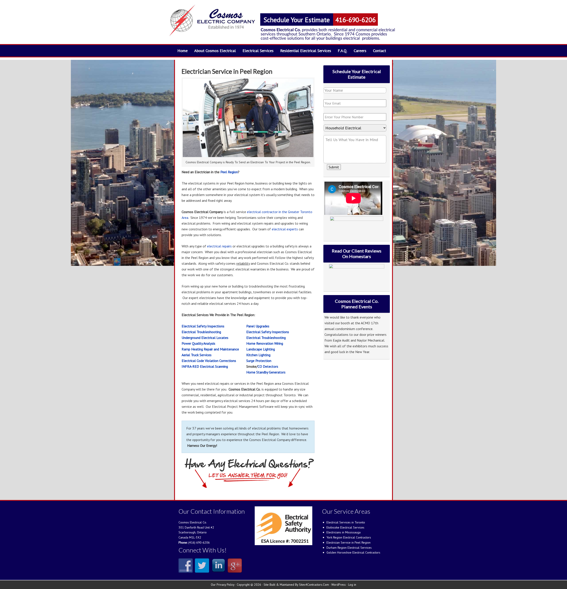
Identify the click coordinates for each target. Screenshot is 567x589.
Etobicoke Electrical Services (345, 527)
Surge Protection (258, 360)
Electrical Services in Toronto (345, 522)
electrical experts (285, 229)
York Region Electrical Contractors (348, 537)
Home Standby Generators (265, 372)
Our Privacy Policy (222, 585)
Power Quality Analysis (198, 343)
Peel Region (229, 172)
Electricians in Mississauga (343, 532)
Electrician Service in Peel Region (348, 542)
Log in (352, 585)
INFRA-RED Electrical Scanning (205, 366)
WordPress (338, 585)
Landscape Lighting (260, 349)
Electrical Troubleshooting (201, 332)
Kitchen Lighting (258, 355)
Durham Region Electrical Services (349, 548)
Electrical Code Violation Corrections (209, 360)
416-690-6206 (355, 19)
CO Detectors (268, 366)
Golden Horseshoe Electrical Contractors (353, 552)
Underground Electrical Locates (205, 337)
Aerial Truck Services (197, 355)
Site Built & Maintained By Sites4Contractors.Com (296, 585)
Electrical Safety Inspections (203, 326)
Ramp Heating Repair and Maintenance (210, 349)
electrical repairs (219, 246)
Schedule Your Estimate (297, 19)
